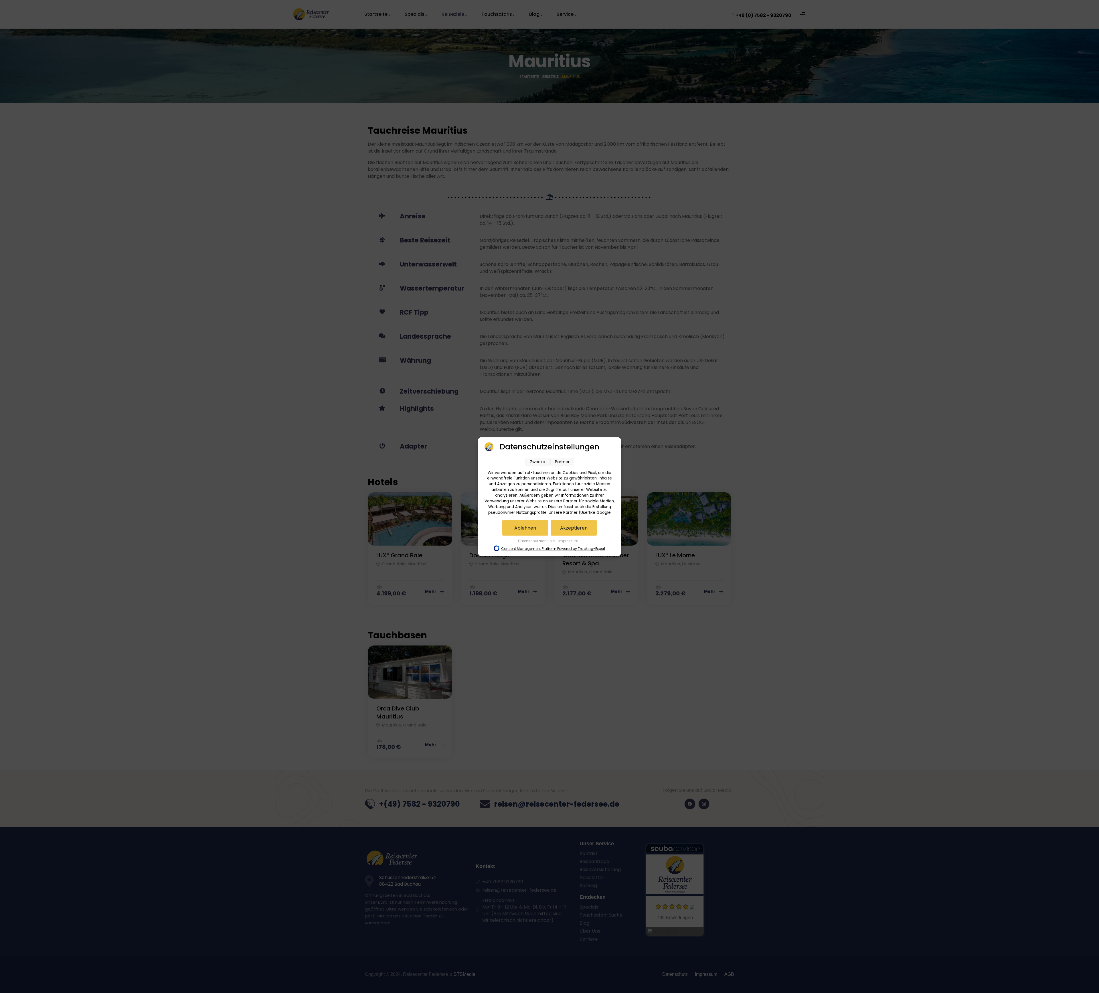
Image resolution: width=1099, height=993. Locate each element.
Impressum (568, 540)
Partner (562, 461)
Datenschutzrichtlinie (537, 540)
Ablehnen (525, 527)
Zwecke (537, 461)
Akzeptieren (574, 527)
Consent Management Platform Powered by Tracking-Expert (553, 548)
